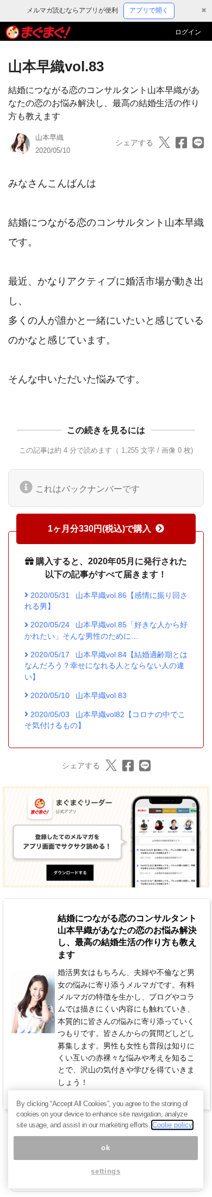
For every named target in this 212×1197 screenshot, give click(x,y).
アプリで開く (149, 10)
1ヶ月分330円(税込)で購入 (99, 528)
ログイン (188, 32)
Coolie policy (172, 1125)
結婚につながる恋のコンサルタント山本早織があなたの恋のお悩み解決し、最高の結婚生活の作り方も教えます (103, 103)
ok (105, 1148)
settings (105, 1171)
